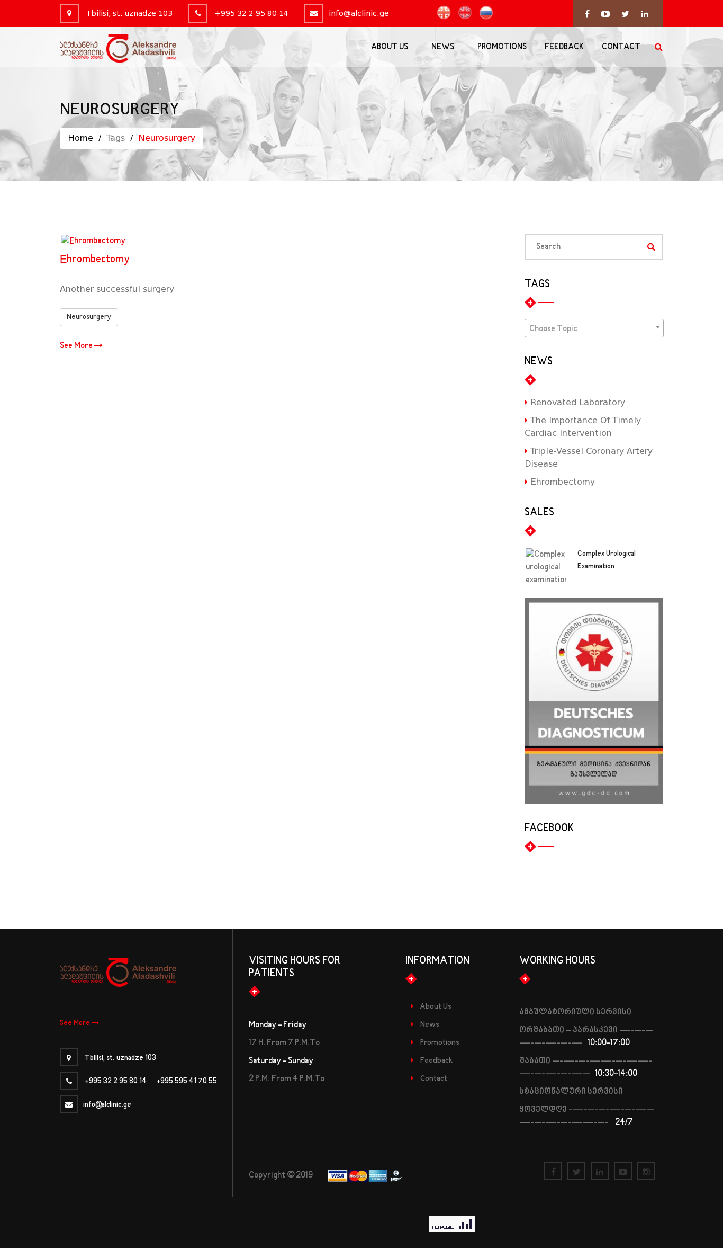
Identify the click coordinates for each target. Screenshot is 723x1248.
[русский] (483, 12)
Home (80, 138)
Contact (433, 1078)
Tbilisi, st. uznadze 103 (128, 13)
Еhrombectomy (95, 260)
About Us (435, 1006)
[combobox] (594, 328)
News (429, 1024)
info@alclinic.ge (359, 13)
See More (77, 346)
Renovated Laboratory (576, 402)
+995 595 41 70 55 (186, 1081)
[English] (462, 12)
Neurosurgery (89, 317)
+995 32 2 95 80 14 (250, 13)
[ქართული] (441, 12)
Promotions (439, 1042)
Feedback (436, 1060)
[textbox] (594, 328)
